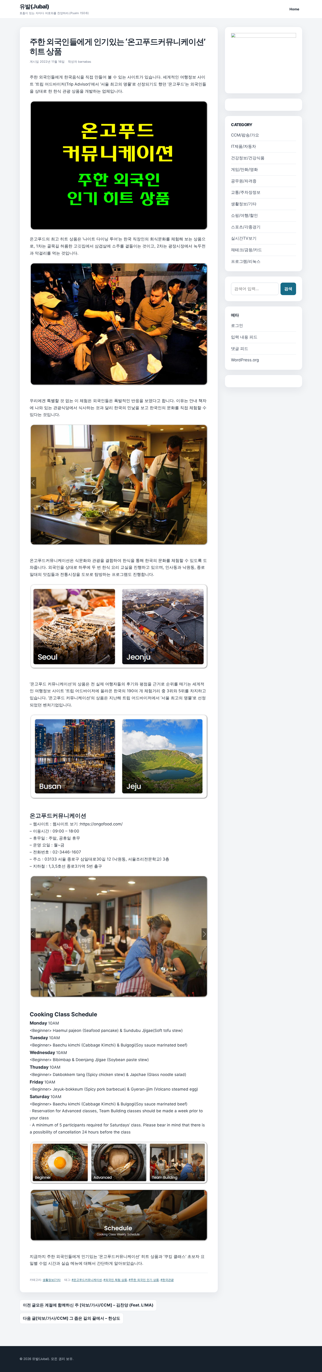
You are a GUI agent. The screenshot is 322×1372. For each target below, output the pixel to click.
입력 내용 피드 (244, 337)
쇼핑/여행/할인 (244, 215)
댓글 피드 (239, 348)
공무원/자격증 (243, 181)
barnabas (84, 61)
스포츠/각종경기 (245, 227)
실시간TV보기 (243, 238)
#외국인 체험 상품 (115, 1279)
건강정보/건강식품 (247, 158)
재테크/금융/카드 (246, 249)
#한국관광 (167, 1279)
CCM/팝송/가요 (245, 135)
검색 (288, 288)
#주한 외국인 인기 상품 (144, 1279)
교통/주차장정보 (245, 192)
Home (294, 9)
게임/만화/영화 (244, 169)
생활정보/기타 (52, 1279)
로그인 (237, 325)
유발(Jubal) (34, 6)
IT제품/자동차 (243, 146)
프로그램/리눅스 (245, 261)
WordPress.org (245, 360)
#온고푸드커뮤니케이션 (87, 1279)
